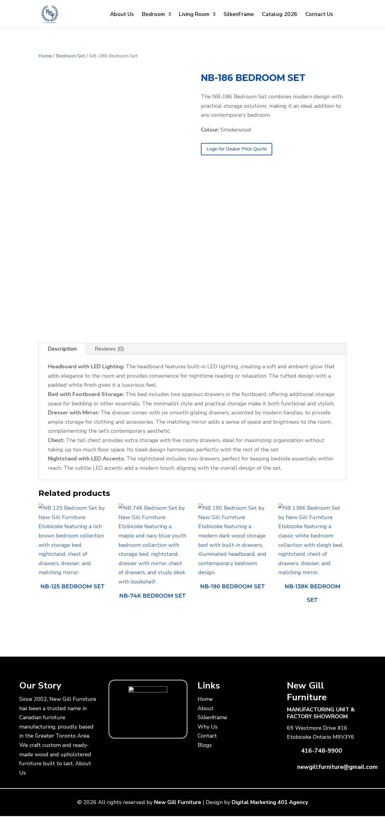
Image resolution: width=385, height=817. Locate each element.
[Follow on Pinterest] (178, 724)
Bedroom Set (70, 55)
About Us (122, 15)
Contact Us (319, 15)
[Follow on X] (142, 724)
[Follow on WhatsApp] (130, 724)
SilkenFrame (238, 15)
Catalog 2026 (279, 15)
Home (45, 55)
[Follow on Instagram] (154, 724)
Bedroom (153, 15)
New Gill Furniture (177, 802)
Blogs (205, 745)
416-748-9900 (321, 751)
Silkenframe (212, 717)
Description (62, 348)
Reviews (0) (109, 348)
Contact (207, 735)
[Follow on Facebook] (118, 724)
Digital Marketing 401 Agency (270, 802)
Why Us (207, 726)
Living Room (194, 15)
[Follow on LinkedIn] (166, 724)
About (206, 708)
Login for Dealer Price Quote (236, 149)
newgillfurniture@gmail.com (337, 767)
